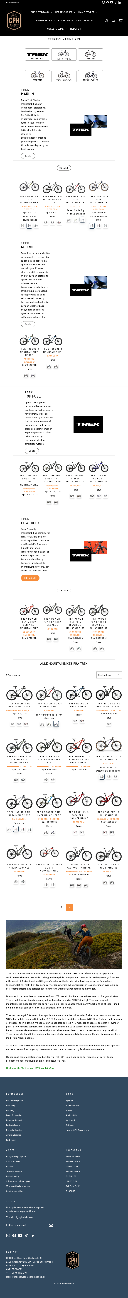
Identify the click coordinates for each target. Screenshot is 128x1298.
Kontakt (69, 1110)
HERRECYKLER (73, 1161)
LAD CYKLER (72, 1181)
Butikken (70, 1125)
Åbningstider (72, 1115)
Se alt (64, 168)
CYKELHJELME (73, 1186)
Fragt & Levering (14, 1115)
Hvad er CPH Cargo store (77, 1130)
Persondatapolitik (14, 1100)
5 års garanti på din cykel (18, 1181)
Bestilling (10, 1105)
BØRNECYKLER (73, 1171)
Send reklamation (14, 1191)
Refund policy (12, 1176)
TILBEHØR (70, 1191)
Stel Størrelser (13, 1161)
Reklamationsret (14, 1120)
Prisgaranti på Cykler (16, 1156)
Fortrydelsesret (13, 1125)
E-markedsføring (14, 1130)
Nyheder (70, 1100)
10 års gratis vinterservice (18, 1186)
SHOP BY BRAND (73, 1156)
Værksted (70, 1120)
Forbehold (10, 1140)
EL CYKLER (71, 1176)
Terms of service (14, 1171)
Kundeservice (12, 2)
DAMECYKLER (72, 1166)
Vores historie (72, 1105)
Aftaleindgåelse (13, 1135)
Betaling (10, 1110)
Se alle (28, 156)
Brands (9, 1166)
